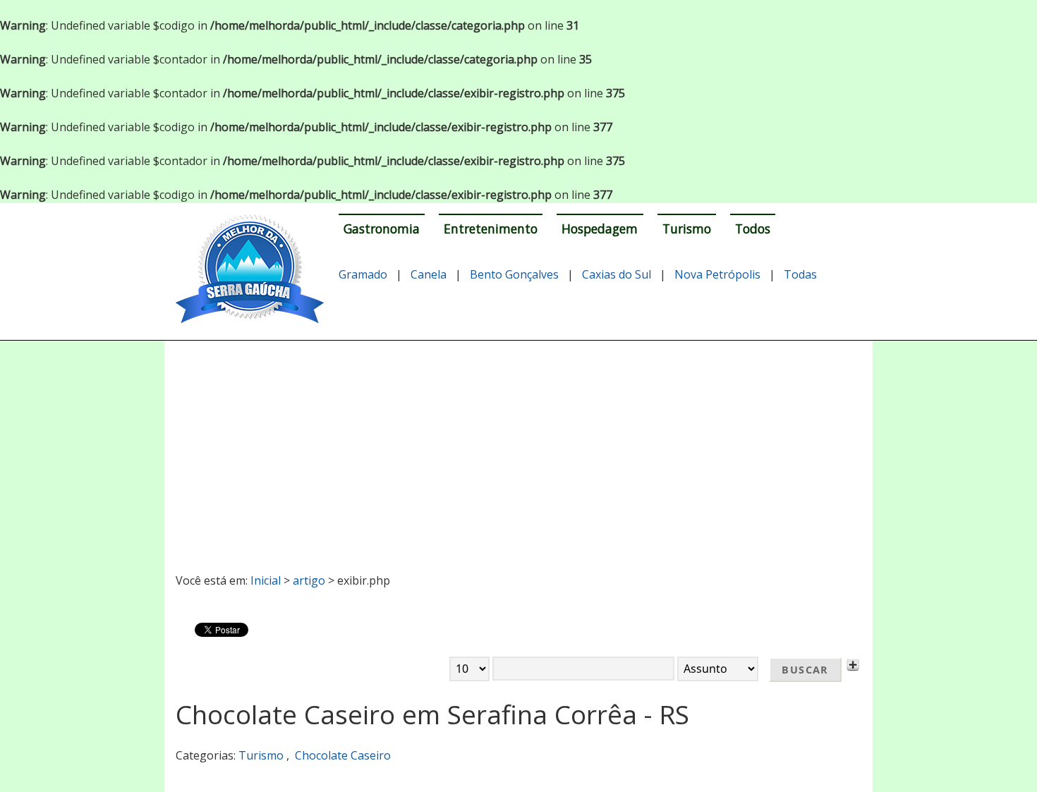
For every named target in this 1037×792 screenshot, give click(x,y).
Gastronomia (382, 228)
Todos (752, 228)
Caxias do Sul (616, 274)
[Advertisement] (519, 450)
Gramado (363, 274)
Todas (800, 274)
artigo (309, 580)
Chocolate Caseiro (343, 755)
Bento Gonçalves (514, 274)
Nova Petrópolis (717, 274)
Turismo (686, 228)
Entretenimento (491, 228)
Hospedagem (600, 228)
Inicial (265, 580)
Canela (429, 274)
